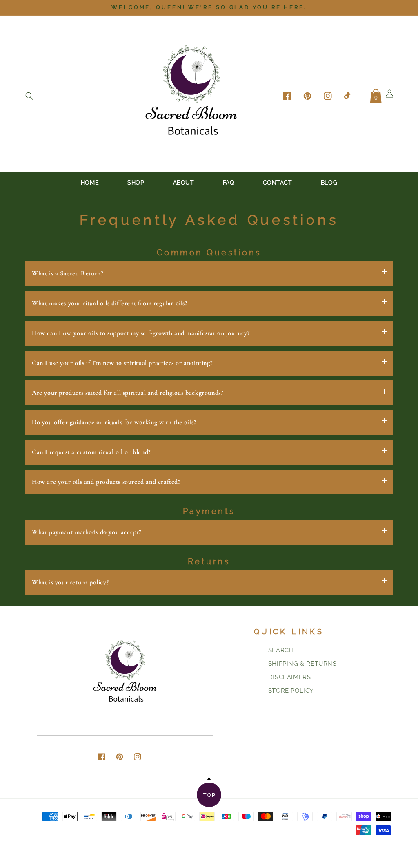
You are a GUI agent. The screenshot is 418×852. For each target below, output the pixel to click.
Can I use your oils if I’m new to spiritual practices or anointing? (122, 363)
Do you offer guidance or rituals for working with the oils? (114, 422)
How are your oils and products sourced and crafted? (106, 482)
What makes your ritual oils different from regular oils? (109, 303)
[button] (29, 96)
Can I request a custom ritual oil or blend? (91, 452)
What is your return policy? (70, 582)
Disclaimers (289, 677)
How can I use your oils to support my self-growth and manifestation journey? (141, 333)
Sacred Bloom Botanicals (299, 840)
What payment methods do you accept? (86, 532)
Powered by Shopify (363, 840)
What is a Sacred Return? (67, 273)
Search (281, 650)
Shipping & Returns (302, 663)
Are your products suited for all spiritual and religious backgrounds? (127, 393)
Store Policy (291, 690)
